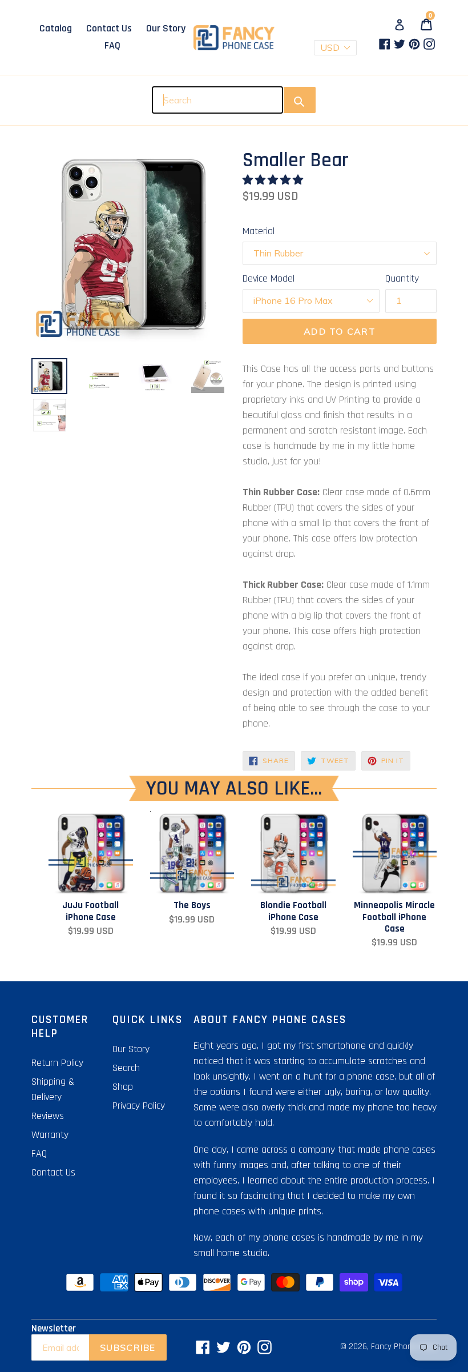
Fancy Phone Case (404, 1346)
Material (259, 231)
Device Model (268, 278)
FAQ (112, 45)
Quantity (402, 278)
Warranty (49, 1134)
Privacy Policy (138, 1105)
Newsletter (53, 1328)
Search (126, 1067)
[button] (274, 180)
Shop (122, 1086)
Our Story (165, 28)
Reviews (47, 1115)
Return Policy (57, 1062)
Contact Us (109, 28)
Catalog (55, 28)
